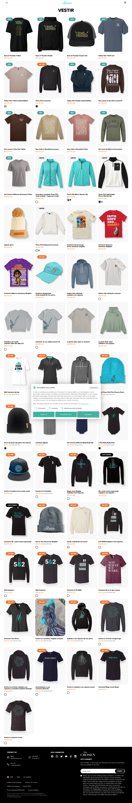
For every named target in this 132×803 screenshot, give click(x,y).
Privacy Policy (38, 793)
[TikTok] (70, 756)
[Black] (37, 106)
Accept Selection (66, 414)
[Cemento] (99, 299)
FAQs (18, 777)
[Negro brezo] (39, 547)
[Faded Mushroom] (5, 106)
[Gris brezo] (37, 547)
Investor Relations (33, 790)
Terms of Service (11, 795)
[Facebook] (52, 756)
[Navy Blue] (37, 694)
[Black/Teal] (70, 200)
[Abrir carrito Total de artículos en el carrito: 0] (125, 2)
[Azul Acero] (102, 299)
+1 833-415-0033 (15, 765)
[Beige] (37, 250)
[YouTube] (66, 756)
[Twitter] (61, 756)
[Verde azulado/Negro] (37, 202)
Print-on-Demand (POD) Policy (16, 790)
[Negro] (37, 497)
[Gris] (102, 398)
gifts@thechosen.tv (16, 758)
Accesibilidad (27, 777)
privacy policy (84, 404)
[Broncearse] (39, 497)
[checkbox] (39, 408)
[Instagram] (56, 756)
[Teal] (102, 202)
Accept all (88, 414)
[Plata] (5, 349)
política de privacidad (13, 786)
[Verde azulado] (8, 349)
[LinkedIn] (75, 756)
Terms (118, 789)
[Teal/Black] (68, 200)
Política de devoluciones (14, 782)
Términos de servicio (31, 782)
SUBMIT (119, 771)
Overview (95, 388)
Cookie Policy (27, 786)
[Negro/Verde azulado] (39, 202)
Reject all (44, 414)
